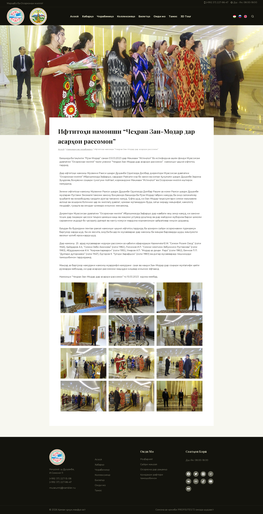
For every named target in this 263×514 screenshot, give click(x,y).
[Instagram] (203, 474)
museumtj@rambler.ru (62, 488)
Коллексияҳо (126, 16)
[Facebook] (188, 474)
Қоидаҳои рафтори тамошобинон (151, 476)
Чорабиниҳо (105, 16)
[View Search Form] (252, 16)
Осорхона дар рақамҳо (153, 469)
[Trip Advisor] (196, 481)
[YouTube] (210, 481)
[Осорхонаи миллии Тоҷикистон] (27, 16)
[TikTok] (203, 481)
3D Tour (186, 16)
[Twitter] (196, 474)
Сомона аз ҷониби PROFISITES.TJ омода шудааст (184, 509)
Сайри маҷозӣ (148, 464)
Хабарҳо (88, 16)
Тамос (173, 16)
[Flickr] (188, 489)
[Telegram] (210, 474)
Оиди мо (100, 485)
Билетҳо (144, 16)
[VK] (188, 481)
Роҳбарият (146, 459)
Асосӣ (74, 16)
